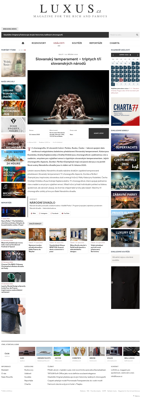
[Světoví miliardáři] (13, 141)
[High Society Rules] (13, 124)
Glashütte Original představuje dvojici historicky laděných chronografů (77, 377)
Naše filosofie (7, 377)
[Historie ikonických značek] (13, 92)
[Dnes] (130, 55)
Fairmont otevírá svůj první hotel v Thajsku (65, 384)
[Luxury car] (125, 238)
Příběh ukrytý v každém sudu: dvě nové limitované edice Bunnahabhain (77, 370)
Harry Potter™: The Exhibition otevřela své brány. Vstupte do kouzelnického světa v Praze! (12, 223)
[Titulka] (23, 43)
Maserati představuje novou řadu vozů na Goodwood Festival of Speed (12, 245)
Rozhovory (39, 43)
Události (58, 43)
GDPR (104, 391)
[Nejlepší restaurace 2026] (13, 108)
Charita (114, 43)
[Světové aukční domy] (13, 174)
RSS (88, 391)
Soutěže (77, 43)
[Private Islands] (125, 219)
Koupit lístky (99, 133)
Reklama (82, 391)
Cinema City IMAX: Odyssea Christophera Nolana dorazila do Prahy (12, 266)
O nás (3, 373)
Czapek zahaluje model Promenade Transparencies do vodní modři (31, 35)
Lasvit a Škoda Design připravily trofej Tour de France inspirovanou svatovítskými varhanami (13, 289)
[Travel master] (13, 157)
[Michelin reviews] (13, 190)
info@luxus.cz (116, 376)
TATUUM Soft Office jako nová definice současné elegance (72, 373)
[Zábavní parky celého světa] (125, 200)
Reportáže (95, 43)
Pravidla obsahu (96, 391)
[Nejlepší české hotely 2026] (125, 161)
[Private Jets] (125, 181)
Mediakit (4, 370)
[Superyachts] (125, 142)
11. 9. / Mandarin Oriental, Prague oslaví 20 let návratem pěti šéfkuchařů (125, 91)
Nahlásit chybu (112, 391)
